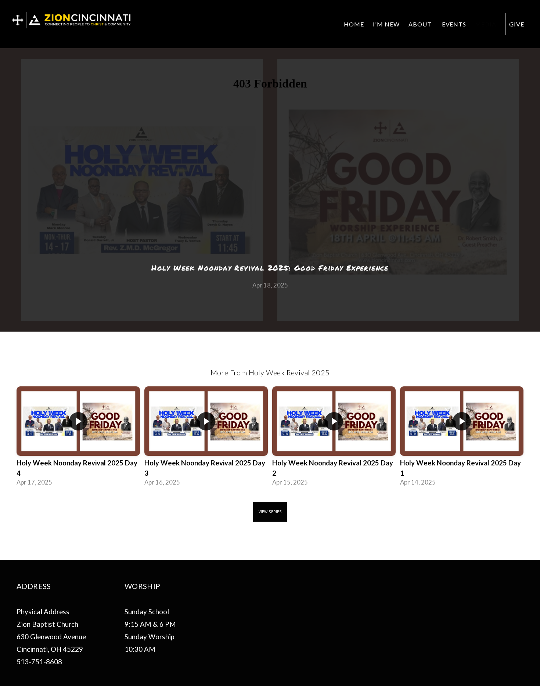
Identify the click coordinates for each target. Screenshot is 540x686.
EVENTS (454, 24)
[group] (78, 438)
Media (485, 24)
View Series (270, 511)
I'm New (386, 24)
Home (354, 24)
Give (516, 24)
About (420, 24)
